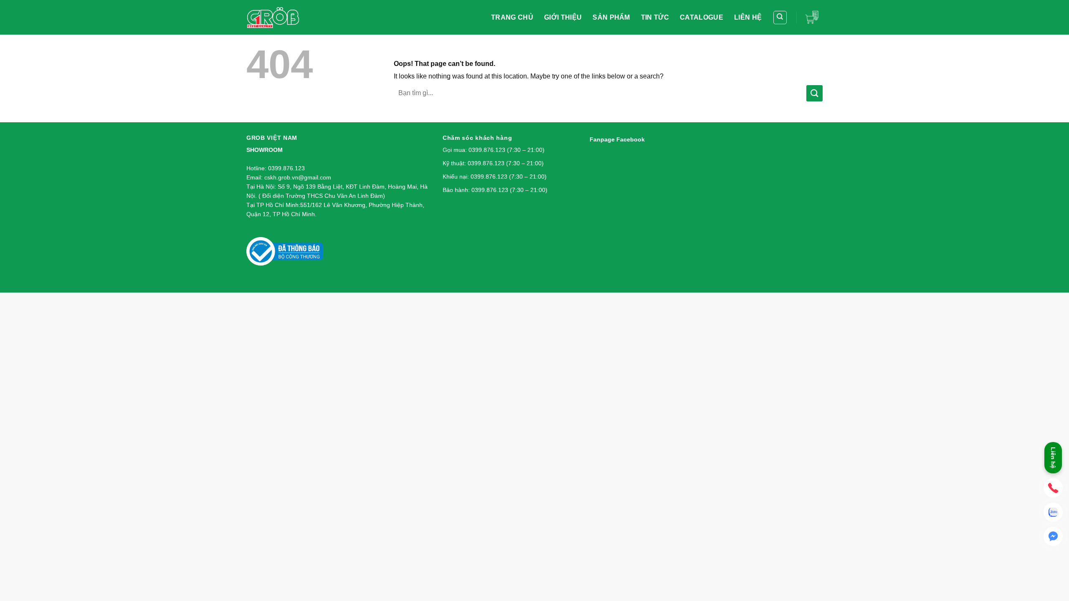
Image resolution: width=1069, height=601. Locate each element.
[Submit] (814, 93)
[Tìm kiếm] (780, 17)
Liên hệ (1053, 459)
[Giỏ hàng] (814, 17)
